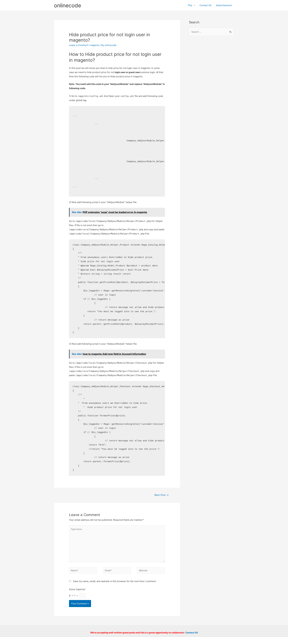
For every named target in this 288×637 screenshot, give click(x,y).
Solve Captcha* (77, 589)
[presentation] (193, 5)
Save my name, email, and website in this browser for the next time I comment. (114, 581)
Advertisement (224, 5)
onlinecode (67, 5)
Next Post (161, 495)
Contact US (206, 5)
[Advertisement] (211, 87)
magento (94, 45)
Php (190, 5)
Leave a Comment (78, 45)
